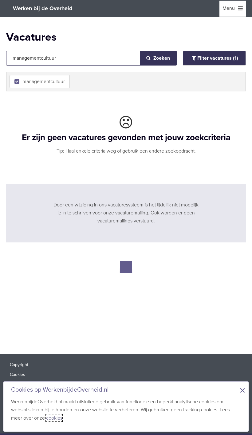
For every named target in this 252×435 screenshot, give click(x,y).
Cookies (17, 374)
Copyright (19, 364)
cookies (54, 417)
